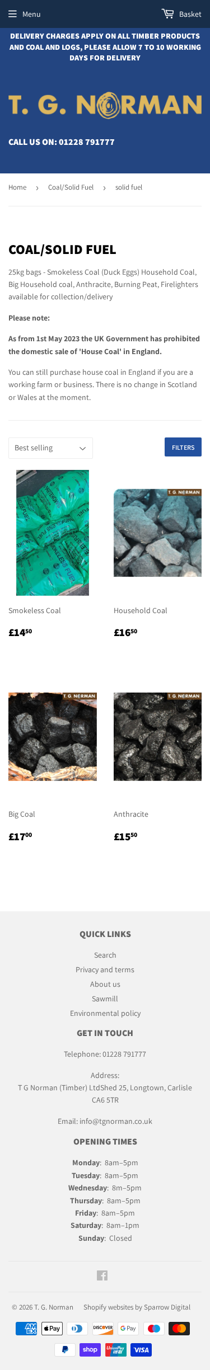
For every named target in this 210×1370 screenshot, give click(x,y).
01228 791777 (87, 142)
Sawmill (105, 999)
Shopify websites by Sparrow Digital (136, 1307)
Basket (190, 14)
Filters (183, 447)
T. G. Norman (53, 1307)
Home (17, 187)
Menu (31, 14)
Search (105, 955)
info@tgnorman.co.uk (116, 1121)
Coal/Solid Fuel (71, 187)
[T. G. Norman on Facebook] (102, 1277)
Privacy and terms (105, 969)
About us (105, 984)
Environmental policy (105, 1013)
